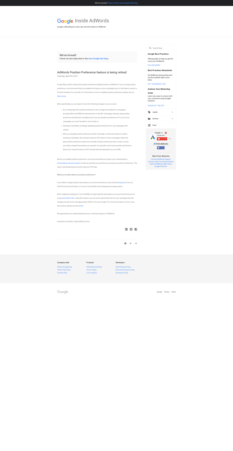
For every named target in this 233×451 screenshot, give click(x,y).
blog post (122, 182)
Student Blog (62, 273)
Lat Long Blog (91, 273)
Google (159, 292)
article (81, 206)
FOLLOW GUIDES (154, 65)
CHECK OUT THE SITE (156, 106)
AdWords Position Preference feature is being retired (92, 72)
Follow (162, 148)
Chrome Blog (91, 270)
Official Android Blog (94, 267)
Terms (174, 292)
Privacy (167, 292)
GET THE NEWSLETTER (157, 84)
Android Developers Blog (125, 270)
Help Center (61, 96)
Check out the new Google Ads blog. (123, 3)
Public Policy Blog (63, 270)
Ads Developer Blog (123, 267)
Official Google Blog (64, 267)
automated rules (68, 198)
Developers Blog (122, 273)
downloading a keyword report (68, 163)
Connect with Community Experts (161, 162)
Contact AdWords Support (161, 159)
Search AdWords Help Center (161, 164)
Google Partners (161, 166)
